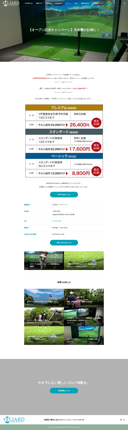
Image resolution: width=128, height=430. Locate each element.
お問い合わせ (85, 3)
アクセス (49, 3)
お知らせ (68, 3)
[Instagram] (121, 420)
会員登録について (98, 3)
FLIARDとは (28, 3)
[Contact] (124, 420)
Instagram (58, 3)
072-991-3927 (57, 221)
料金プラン (39, 3)
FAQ (76, 3)
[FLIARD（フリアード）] (11, 3)
